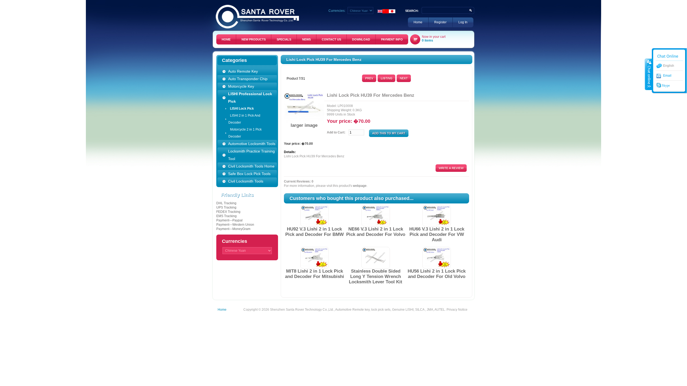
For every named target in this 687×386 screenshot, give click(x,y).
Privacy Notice (457, 309)
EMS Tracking (226, 216)
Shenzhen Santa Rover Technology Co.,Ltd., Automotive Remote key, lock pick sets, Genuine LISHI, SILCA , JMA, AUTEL (357, 309)
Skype (665, 85)
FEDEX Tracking (228, 212)
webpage (360, 186)
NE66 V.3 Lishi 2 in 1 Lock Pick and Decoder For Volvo (375, 232)
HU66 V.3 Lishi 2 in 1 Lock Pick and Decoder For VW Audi (436, 234)
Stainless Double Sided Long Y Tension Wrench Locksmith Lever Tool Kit (375, 276)
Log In (462, 22)
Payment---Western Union (235, 225)
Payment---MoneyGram (233, 229)
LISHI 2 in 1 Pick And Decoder (244, 119)
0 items (427, 40)
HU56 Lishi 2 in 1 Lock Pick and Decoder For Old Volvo (437, 274)
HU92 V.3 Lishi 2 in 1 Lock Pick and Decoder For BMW (314, 232)
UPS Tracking (226, 207)
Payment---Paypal (229, 220)
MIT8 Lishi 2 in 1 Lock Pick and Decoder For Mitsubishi (314, 274)
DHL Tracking (226, 203)
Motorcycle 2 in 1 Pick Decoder (245, 133)
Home (418, 22)
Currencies (234, 241)
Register (440, 22)
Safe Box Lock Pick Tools (249, 174)
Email (667, 75)
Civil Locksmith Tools (245, 181)
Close (648, 74)
